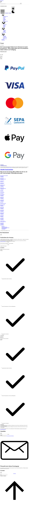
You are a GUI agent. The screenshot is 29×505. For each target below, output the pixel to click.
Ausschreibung (5, 37)
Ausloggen (14, 473)
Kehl (3, 20)
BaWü (4, 26)
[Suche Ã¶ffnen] (1, 1)
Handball (4, 31)
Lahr (3, 17)
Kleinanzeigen (5, 38)
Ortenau (3, 14)
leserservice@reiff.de (9, 167)
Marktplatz (3, 33)
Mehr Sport (4, 32)
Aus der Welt (4, 24)
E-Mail (8, 244)
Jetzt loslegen (2, 335)
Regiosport (4, 30)
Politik (4, 25)
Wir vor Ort (4, 36)
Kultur (4, 27)
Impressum (3, 226)
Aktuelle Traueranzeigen (6, 169)
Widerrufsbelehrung (4, 228)
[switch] (13, 10)
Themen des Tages (5, 16)
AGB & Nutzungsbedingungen (5, 227)
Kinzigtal (4, 19)
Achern (4, 18)
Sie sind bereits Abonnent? (3, 165)
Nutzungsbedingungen (3, 429)
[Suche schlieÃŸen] (21, 3)
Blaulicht (3, 39)
